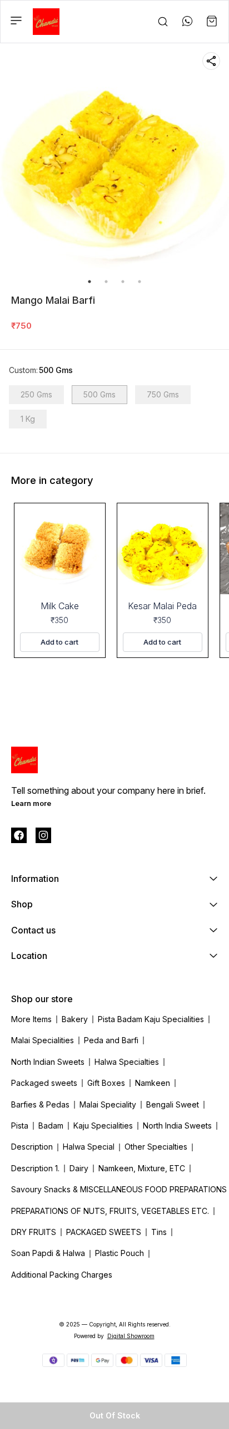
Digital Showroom (131, 1336)
